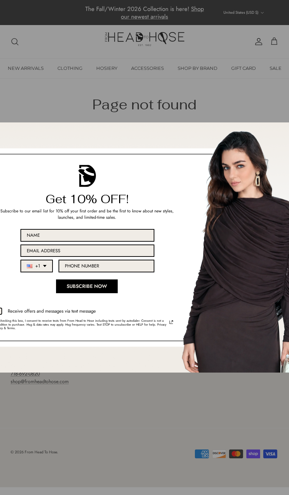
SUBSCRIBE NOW (87, 286)
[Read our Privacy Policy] (171, 322)
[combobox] (36, 266)
